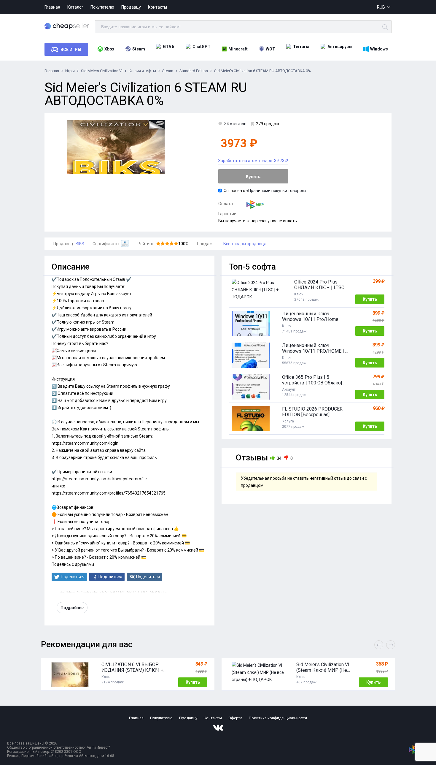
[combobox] (384, 7)
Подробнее (72, 607)
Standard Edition (193, 71)
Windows (379, 49)
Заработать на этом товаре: (253, 160)
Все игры (71, 49)
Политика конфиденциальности (278, 718)
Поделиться (73, 576)
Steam (138, 49)
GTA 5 (168, 46)
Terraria (301, 46)
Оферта (235, 718)
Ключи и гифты (142, 71)
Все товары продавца (244, 243)
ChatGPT (201, 46)
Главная (52, 7)
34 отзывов (235, 123)
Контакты (157, 7)
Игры (70, 71)
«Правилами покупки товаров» (276, 190)
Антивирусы (339, 46)
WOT (270, 49)
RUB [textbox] (381, 7)
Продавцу (131, 7)
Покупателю (102, 7)
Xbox (109, 49)
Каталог (75, 7)
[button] (390, 644)
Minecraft (238, 49)
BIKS (80, 243)
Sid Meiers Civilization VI (101, 71)
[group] (127, 674)
